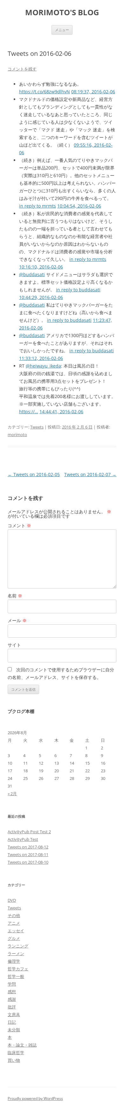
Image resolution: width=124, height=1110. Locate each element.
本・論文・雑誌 (22, 1045)
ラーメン (16, 953)
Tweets (37, 427)
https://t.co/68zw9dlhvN (44, 92)
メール (17, 620)
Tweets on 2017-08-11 (28, 854)
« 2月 (12, 793)
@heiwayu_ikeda (43, 366)
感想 (12, 991)
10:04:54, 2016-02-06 (79, 206)
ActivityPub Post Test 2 (29, 831)
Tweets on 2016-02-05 (34, 474)
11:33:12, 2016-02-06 (41, 358)
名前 (15, 596)
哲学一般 (16, 976)
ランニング (18, 946)
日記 (12, 1022)
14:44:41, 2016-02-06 (61, 412)
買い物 (14, 1060)
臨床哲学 (16, 1052)
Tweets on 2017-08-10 (28, 862)
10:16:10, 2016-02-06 (41, 267)
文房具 (14, 1014)
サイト (14, 645)
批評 (12, 1007)
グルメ (14, 938)
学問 (12, 984)
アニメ (14, 923)
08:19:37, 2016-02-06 (93, 92)
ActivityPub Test (23, 839)
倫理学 (14, 961)
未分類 (14, 1030)
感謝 (12, 999)
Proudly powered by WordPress (35, 1098)
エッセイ (16, 931)
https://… (28, 412)
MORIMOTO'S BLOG (62, 12)
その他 (14, 915)
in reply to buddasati (78, 290)
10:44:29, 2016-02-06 (41, 297)
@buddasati (32, 274)
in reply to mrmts (37, 206)
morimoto (17, 434)
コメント (19, 525)
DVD (12, 900)
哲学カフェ (18, 969)
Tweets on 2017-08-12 (28, 847)
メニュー (62, 29)
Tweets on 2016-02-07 (90, 474)
